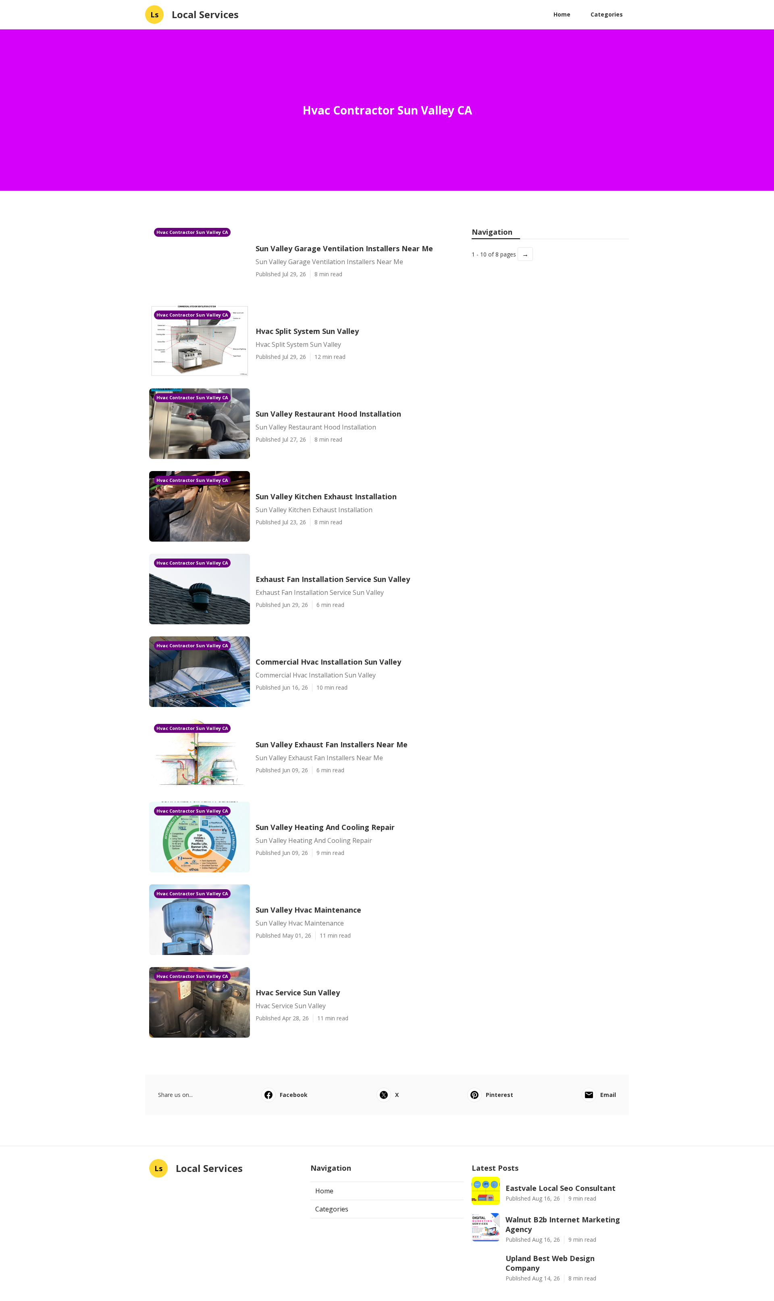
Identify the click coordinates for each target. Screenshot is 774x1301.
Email (608, 1095)
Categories (607, 14)
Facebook (294, 1095)
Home (561, 14)
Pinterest (499, 1095)
